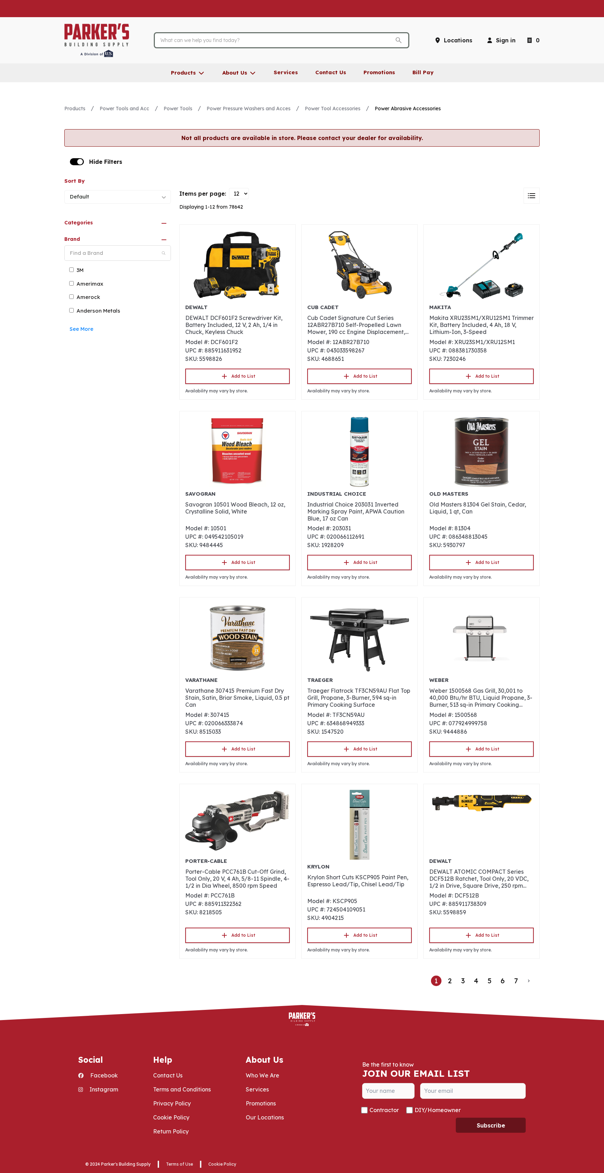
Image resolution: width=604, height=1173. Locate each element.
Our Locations (265, 1117)
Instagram (103, 1089)
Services (257, 1089)
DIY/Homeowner (438, 1109)
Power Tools (178, 108)
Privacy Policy (172, 1103)
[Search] (163, 253)
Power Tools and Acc (124, 108)
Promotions (261, 1103)
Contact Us (167, 1075)
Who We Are (262, 1075)
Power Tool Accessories (332, 108)
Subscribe (491, 1125)
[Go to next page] (529, 981)
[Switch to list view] (532, 196)
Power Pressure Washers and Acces (248, 108)
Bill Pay (422, 72)
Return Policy (171, 1131)
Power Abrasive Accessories (408, 108)
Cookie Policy (171, 1117)
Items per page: (202, 193)
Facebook (103, 1075)
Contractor (384, 1109)
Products (74, 108)
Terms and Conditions (182, 1089)
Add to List (243, 376)
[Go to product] (237, 265)
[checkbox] (77, 161)
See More (81, 329)
